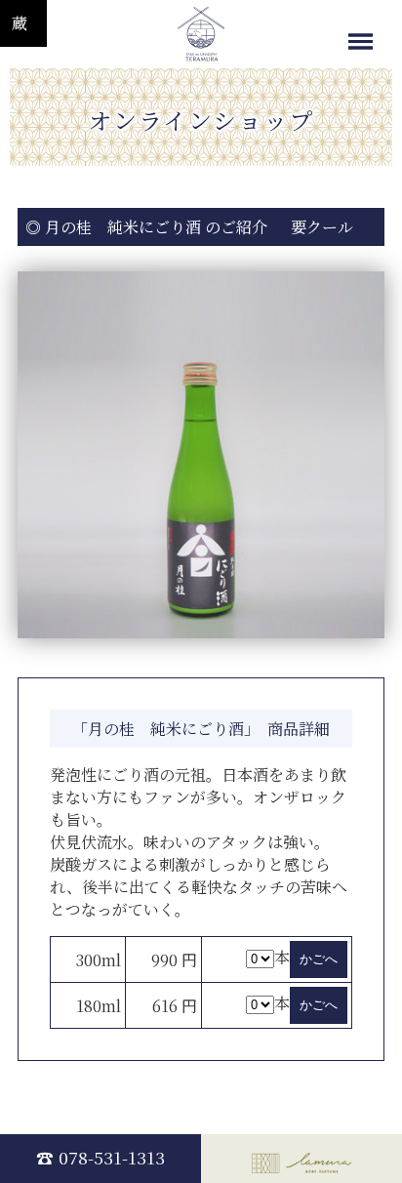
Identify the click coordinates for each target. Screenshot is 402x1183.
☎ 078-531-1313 (100, 1157)
